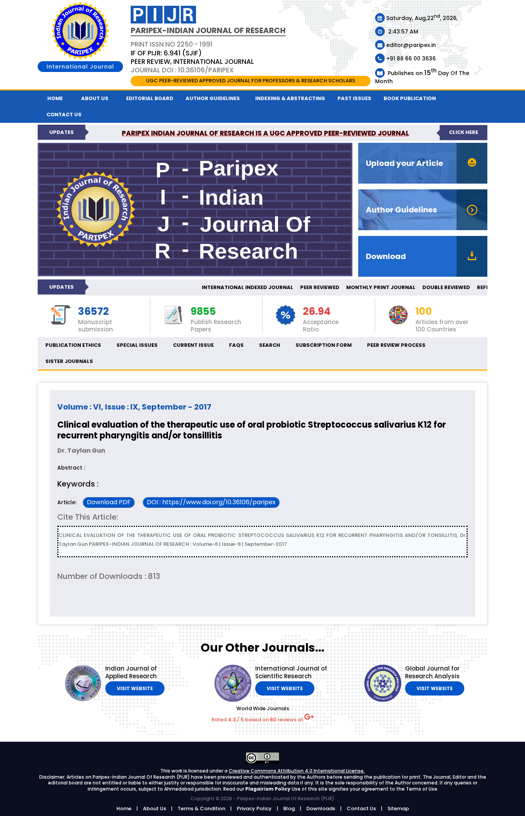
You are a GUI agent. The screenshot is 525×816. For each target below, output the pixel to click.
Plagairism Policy (268, 789)
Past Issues (354, 98)
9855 (203, 311)
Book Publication (410, 98)
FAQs (236, 345)
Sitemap (398, 808)
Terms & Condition (201, 808)
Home (55, 98)
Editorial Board (149, 98)
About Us (94, 98)
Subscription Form (324, 345)
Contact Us (361, 808)
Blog (289, 808)
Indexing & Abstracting (290, 98)
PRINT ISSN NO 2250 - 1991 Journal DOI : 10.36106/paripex (192, 57)
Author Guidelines (213, 98)
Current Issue (193, 345)
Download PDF (109, 502)
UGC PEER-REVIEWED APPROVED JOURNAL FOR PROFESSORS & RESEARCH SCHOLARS (250, 80)
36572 (93, 311)
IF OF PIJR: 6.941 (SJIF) (166, 53)
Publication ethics (73, 345)
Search (269, 345)
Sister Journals (69, 361)
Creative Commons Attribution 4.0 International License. (297, 771)
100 (423, 311)
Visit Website (135, 688)
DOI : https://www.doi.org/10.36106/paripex (211, 502)
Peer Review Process (396, 345)
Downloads (320, 808)
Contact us (64, 114)
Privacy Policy (254, 808)
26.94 (317, 311)
